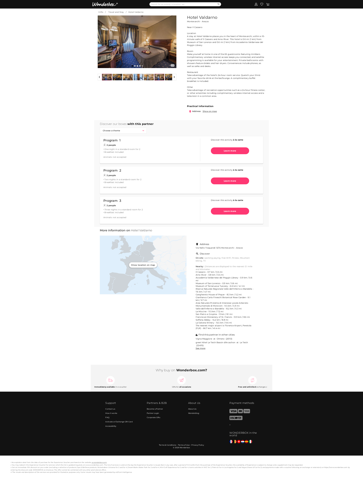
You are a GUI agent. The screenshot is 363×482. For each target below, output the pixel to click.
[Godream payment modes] (243, 425)
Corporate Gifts (153, 417)
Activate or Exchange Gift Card (119, 422)
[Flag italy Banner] (250, 441)
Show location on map (143, 265)
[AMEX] (246, 413)
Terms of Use (184, 445)
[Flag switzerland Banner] (238, 441)
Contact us (110, 409)
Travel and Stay (116, 12)
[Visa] (233, 413)
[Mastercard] (240, 413)
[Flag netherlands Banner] (242, 441)
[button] (101, 39)
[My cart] (267, 4)
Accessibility (110, 426)
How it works (111, 413)
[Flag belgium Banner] (235, 441)
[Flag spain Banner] (246, 441)
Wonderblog (193, 413)
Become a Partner (155, 409)
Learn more (230, 150)
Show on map (210, 111)
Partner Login (153, 413)
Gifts (100, 12)
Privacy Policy (197, 445)
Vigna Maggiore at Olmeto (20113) (214, 338)
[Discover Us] (235, 419)
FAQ (107, 417)
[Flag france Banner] (231, 441)
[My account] (256, 4)
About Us (192, 409)
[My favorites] (261, 4)
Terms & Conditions (167, 445)
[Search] (219, 4)
